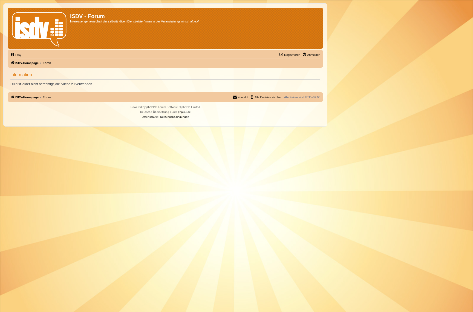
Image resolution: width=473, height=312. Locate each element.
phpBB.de (184, 111)
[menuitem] (15, 54)
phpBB (150, 106)
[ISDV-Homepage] (39, 28)
